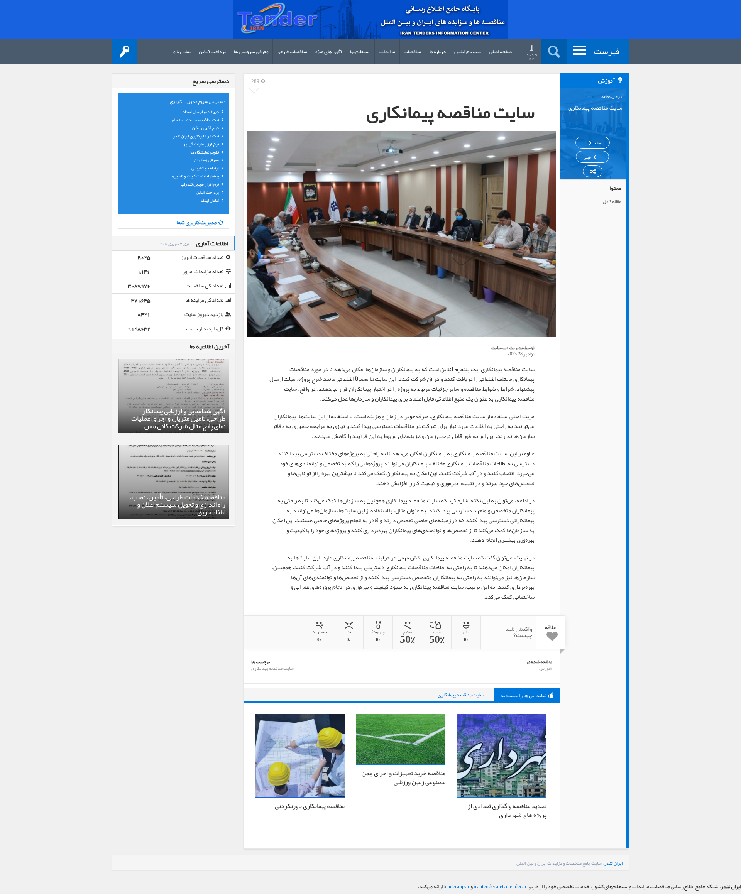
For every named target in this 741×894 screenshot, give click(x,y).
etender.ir (516, 886)
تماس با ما (181, 52)
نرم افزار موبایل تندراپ (200, 184)
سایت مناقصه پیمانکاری (272, 668)
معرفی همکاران (207, 159)
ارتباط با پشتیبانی (205, 168)
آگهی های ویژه (328, 52)
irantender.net (489, 886)
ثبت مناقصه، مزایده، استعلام (196, 119)
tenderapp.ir (456, 886)
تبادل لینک (210, 200)
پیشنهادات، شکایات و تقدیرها (195, 176)
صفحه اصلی (500, 52)
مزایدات (387, 52)
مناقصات (412, 52)
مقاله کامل (612, 201)
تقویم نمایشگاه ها (205, 152)
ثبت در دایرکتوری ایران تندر (196, 136)
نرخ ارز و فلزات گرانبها (201, 144)
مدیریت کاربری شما (196, 222)
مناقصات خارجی (292, 52)
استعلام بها (360, 52)
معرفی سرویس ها (251, 52)
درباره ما (438, 52)
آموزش (545, 668)
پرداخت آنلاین (212, 52)
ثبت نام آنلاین (467, 52)
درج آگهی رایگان (206, 127)
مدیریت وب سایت (507, 347)
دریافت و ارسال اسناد (201, 111)
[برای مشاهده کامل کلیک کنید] (401, 234)
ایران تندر (613, 863)
